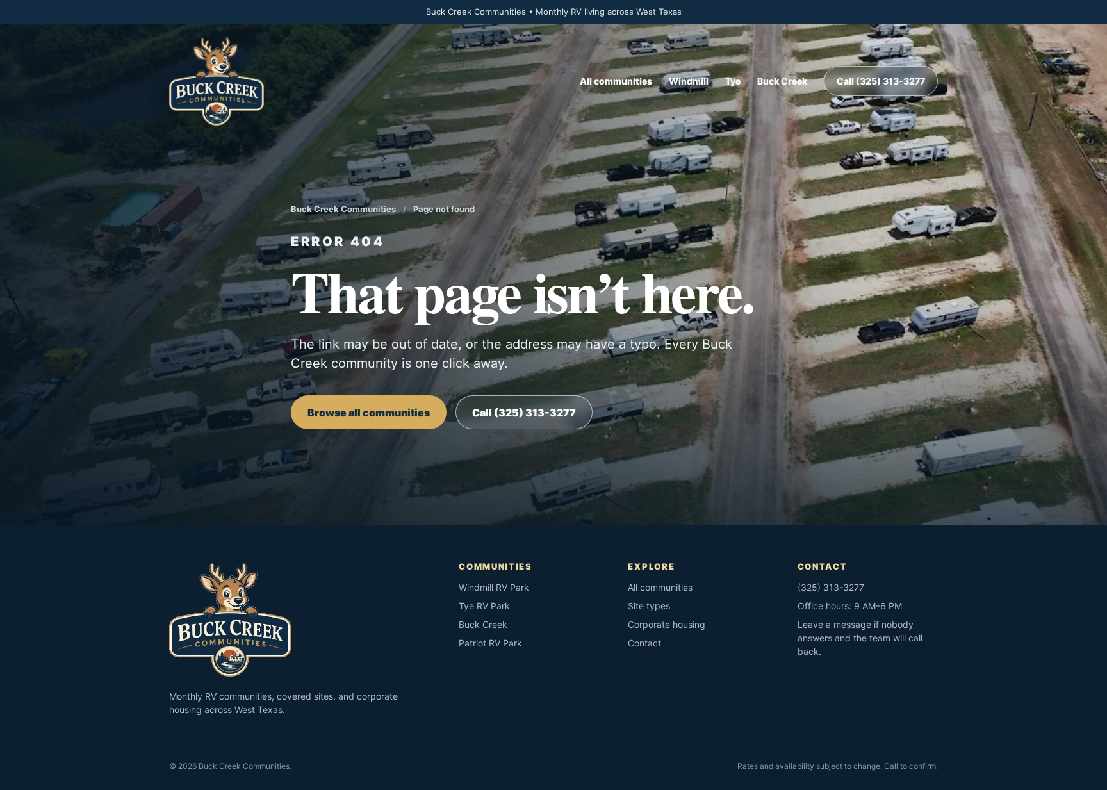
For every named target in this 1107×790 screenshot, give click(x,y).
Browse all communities (369, 412)
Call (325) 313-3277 (881, 81)
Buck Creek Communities (343, 209)
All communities (616, 81)
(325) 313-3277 (831, 587)
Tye (733, 81)
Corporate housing (666, 624)
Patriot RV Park (490, 643)
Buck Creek (782, 81)
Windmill (689, 81)
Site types (649, 605)
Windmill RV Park (494, 587)
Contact (644, 643)
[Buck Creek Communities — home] (216, 81)
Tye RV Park (484, 605)
